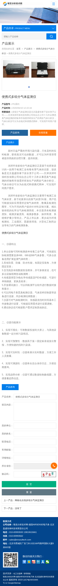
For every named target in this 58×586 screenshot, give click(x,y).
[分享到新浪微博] (34, 562)
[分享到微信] (47, 562)
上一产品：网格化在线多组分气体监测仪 (24, 500)
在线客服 (43, 132)
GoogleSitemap (14, 583)
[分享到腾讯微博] (38, 562)
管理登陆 (27, 574)
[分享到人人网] (43, 562)
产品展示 (28, 49)
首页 (18, 49)
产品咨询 (14, 132)
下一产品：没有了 (13, 508)
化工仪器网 (17, 574)
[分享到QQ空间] (29, 562)
